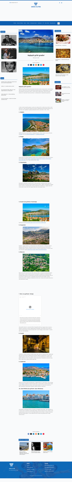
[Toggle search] (59, 23)
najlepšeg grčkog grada (40, 134)
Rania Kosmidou (26, 324)
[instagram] (61, 2)
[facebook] (59, 2)
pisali (21, 134)
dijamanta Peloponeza (30, 134)
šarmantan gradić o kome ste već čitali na (36, 222)
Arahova (23, 383)
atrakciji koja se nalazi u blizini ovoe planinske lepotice (37, 249)
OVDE (38, 159)
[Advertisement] (36, 15)
